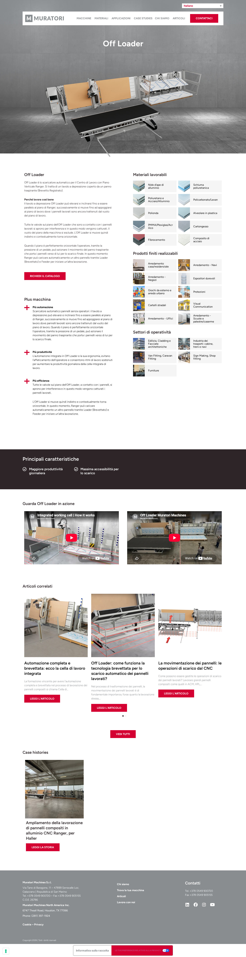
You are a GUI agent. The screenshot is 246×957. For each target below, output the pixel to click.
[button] (202, 5)
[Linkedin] (187, 904)
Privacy (39, 924)
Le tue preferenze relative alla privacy (138, 950)
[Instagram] (204, 904)
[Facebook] (195, 904)
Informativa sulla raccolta (92, 950)
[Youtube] (212, 904)
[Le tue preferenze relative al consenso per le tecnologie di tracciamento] (6, 951)
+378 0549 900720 (201, 890)
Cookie (27, 924)
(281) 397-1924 (40, 915)
